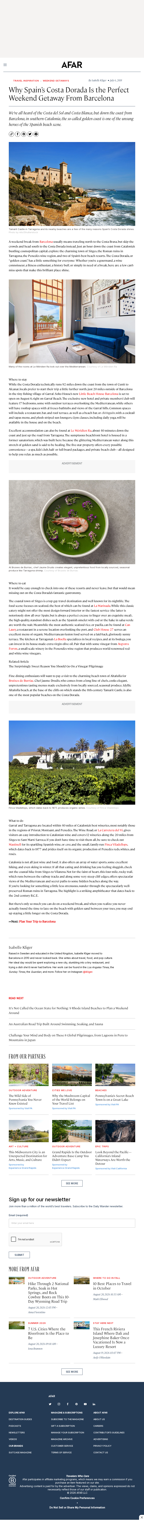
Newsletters (17, 1432)
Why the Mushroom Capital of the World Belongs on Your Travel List (71, 1099)
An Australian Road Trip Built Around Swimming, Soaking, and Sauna (56, 1024)
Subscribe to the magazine (67, 1419)
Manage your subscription (67, 1432)
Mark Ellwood (100, 1299)
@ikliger (87, 971)
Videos (13, 1439)
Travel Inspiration (26, 80)
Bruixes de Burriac (21, 680)
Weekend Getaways (56, 80)
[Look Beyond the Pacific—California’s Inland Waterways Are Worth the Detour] (115, 1131)
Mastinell (15, 844)
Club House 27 (103, 629)
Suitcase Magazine (20, 1452)
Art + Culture (18, 1146)
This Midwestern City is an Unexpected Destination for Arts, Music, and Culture (28, 1156)
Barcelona (46, 241)
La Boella (60, 639)
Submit (19, 1254)
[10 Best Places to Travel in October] (82, 1280)
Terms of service (61, 1452)
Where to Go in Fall (106, 1277)
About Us (99, 1419)
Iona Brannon (35, 1348)
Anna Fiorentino (36, 1312)
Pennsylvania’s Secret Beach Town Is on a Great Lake (114, 1097)
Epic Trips (102, 1146)
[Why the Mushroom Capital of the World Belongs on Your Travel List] (72, 1075)
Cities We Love (62, 1090)
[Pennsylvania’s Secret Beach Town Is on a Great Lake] (115, 1075)
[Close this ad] (141, 1517)
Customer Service (62, 1446)
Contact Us (100, 1452)
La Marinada (102, 606)
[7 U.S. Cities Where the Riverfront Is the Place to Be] (17, 1325)
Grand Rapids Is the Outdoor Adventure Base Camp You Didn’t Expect (72, 1156)
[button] (77, 1498)
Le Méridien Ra (81, 430)
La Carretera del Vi (110, 830)
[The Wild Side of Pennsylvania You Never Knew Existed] (29, 1075)
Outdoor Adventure (23, 1090)
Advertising (100, 1439)
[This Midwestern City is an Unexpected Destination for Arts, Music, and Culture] (29, 1131)
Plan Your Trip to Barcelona (37, 921)
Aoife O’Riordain (101, 1357)
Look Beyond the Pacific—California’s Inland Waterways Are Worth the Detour (113, 1157)
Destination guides (20, 1419)
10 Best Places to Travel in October (112, 1285)
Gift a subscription (63, 1426)
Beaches (101, 1090)
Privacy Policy (102, 1446)
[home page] (71, 65)
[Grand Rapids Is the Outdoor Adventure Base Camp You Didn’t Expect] (72, 1131)
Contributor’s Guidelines (109, 1432)
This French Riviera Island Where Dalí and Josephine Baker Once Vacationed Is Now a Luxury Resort (111, 1337)
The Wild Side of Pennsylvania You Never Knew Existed (25, 1099)
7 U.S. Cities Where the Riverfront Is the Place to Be (48, 1333)
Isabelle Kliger (20, 947)
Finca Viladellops (116, 844)
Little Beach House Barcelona (98, 394)
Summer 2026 (37, 1323)
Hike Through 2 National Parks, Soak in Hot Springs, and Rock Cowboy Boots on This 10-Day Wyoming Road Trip (48, 1292)
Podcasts (15, 1426)
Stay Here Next (103, 1323)
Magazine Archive (62, 1439)
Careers (98, 1426)
